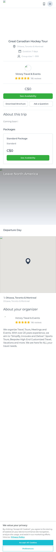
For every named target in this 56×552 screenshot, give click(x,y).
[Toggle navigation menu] (50, 4)
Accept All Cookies (28, 542)
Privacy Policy (18, 537)
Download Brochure (16, 104)
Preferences (27, 548)
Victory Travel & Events (27, 318)
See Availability (28, 96)
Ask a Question (41, 104)
